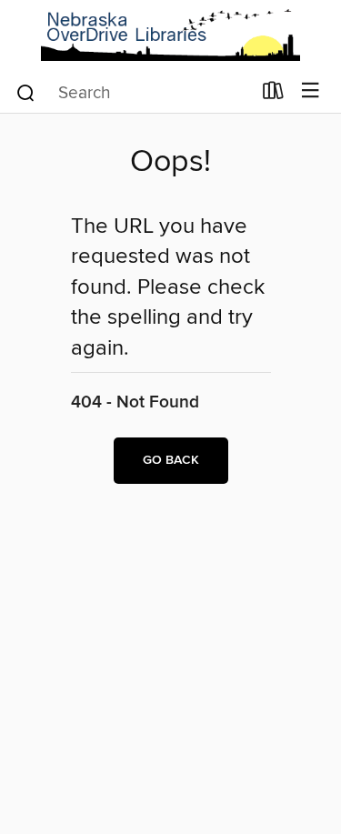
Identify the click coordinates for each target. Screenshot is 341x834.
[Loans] (273, 94)
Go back (171, 460)
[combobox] (133, 93)
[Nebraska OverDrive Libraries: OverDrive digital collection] (170, 35)
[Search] (26, 91)
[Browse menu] (310, 91)
